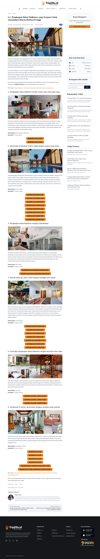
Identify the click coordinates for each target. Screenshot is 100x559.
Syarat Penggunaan (70, 533)
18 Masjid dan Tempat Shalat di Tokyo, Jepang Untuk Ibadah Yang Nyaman (79, 151)
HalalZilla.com (54, 533)
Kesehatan (62, 8)
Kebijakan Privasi (70, 536)
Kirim (87, 87)
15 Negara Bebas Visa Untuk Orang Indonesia (79, 98)
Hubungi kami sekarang (79, 26)
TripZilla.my (39, 536)
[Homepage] (19, 8)
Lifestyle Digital (51, 8)
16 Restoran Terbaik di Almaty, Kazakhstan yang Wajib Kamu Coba (78, 186)
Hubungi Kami (69, 530)
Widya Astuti (18, 494)
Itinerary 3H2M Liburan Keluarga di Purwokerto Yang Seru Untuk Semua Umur (78, 169)
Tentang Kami (72, 8)
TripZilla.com (40, 530)
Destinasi (32, 8)
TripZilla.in (39, 533)
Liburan (40, 8)
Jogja (14, 13)
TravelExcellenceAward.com (57, 536)
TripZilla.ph (39, 538)
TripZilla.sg (54, 530)
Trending (25, 8)
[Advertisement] (79, 43)
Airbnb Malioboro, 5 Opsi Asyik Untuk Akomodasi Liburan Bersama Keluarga (33, 88)
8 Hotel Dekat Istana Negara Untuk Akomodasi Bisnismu (76, 159)
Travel (9, 13)
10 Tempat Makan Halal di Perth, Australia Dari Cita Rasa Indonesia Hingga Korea (78, 177)
